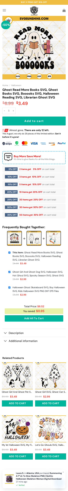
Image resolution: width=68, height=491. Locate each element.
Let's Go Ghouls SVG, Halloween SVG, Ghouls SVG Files (50, 445)
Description (16, 333)
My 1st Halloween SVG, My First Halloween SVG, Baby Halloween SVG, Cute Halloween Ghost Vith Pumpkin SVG (17, 445)
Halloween (16, 85)
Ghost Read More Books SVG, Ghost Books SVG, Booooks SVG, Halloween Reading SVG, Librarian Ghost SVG (37, 256)
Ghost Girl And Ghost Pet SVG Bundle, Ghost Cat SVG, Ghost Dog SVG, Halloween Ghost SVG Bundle (17, 391)
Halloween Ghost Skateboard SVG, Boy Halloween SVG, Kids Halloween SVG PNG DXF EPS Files (38, 289)
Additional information (23, 341)
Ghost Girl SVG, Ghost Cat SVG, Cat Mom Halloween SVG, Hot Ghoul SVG (50, 391)
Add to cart (34, 121)
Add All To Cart (34, 318)
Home (5, 85)
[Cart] (64, 10)
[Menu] (4, 10)
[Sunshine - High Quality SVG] (34, 10)
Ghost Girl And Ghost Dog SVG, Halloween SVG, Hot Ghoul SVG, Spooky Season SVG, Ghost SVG (38, 273)
